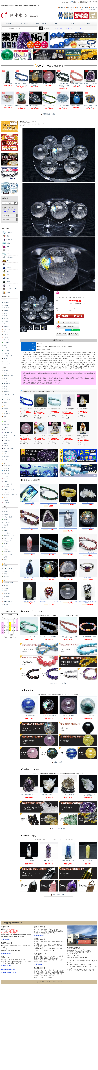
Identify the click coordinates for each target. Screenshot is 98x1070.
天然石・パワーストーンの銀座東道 (29, 121)
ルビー (5, 599)
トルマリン (6, 502)
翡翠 (5, 527)
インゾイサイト (8, 340)
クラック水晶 (7, 391)
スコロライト (7, 443)
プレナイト (6, 543)
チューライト (7, 478)
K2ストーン (7, 399)
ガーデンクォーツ (8, 375)
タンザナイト (7, 473)
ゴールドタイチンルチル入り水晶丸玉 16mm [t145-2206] (40, 410)
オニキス (6, 358)
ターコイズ (6, 470)
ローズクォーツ (8, 601)
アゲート (6, 310)
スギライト (6, 438)
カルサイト (6, 381)
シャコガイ (6, 424)
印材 (8, 278)
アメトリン (6, 326)
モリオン (6, 574)
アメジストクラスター (63, 28)
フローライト (7, 546)
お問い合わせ (92, 9)
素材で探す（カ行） (26, 122)
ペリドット (6, 549)
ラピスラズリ (7, 585)
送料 (77, 7)
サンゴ (5, 411)
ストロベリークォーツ (9, 435)
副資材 (8, 292)
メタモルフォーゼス (9, 571)
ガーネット (6, 378)
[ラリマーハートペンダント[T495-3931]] (40, 428)
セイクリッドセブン (9, 448)
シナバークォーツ (8, 419)
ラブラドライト (8, 588)
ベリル (79, 28)
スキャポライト (8, 440)
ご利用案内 (84, 7)
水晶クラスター (41, 23)
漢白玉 (5, 386)
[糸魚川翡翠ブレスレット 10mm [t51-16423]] (54, 400)
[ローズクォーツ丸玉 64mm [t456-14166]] (26, 428)
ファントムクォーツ (9, 533)
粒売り (8, 243)
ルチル (13, 211)
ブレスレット (25, 23)
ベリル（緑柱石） (8, 551)
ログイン (74, 9)
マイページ (82, 9)
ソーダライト (7, 459)
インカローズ (7, 337)
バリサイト (6, 519)
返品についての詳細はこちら (67, 326)
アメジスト (6, 324)
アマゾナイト (7, 321)
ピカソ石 (6, 525)
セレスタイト (7, 456)
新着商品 (9, 23)
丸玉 (72, 23)
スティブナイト (8, 446)
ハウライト (6, 511)
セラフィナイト (8, 451)
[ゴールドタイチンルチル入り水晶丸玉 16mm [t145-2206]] (40, 400)
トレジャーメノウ (11, 288)
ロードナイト (7, 604)
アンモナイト (7, 332)
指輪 (8, 236)
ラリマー (73, 28)
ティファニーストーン (9, 486)
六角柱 (57, 23)
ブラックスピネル (8, 541)
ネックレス (9, 253)
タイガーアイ (7, 468)
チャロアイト (7, 476)
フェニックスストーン (9, 535)
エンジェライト (8, 350)
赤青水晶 (6, 305)
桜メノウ (6, 313)
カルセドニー (7, 383)
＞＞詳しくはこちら (6, 939)
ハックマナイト (8, 514)
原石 (88, 23)
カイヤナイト (7, 370)
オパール (6, 361)
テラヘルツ (6, 209)
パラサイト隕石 (8, 517)
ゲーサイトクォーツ (9, 373)
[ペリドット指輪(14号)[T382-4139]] (68, 428)
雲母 (5, 345)
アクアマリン (7, 308)
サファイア (6, 408)
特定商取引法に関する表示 (8, 969)
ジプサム (6, 422)
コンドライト (7, 402)
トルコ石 (6, 500)
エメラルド (6, 348)
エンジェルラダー (8, 353)
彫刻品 (8, 274)
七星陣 (23, 125)
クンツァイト (7, 397)
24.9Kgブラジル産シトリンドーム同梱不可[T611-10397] (82, 437)
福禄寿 (5, 530)
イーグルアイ (7, 334)
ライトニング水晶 (8, 583)
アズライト (6, 316)
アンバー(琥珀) (7, 329)
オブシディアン (8, 364)
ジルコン (6, 430)
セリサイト (6, 454)
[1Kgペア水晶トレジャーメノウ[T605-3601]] (54, 428)
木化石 (5, 559)
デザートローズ (8, 484)
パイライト (6, 509)
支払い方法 (70, 7)
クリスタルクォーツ (9, 394)
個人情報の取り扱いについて (8, 972)
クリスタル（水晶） (36, 124)
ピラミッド (9, 267)
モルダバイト (7, 576)
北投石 (5, 557)
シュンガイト (7, 427)
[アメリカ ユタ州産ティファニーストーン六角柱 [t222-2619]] (68, 400)
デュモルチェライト (9, 489)
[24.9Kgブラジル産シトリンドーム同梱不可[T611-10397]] (83, 428)
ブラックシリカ (8, 538)
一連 (8, 246)
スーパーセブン (8, 432)
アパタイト (6, 318)
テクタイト (6, 481)
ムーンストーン (8, 568)
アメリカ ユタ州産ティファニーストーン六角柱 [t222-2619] (68, 410)
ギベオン (6, 389)
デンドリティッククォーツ (10, 494)
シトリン (6, 416)
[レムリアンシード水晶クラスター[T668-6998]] (83, 400)
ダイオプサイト (8, 465)
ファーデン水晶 (8, 554)
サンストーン (7, 414)
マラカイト (6, 566)
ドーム (8, 285)
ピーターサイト (8, 522)
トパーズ (6, 497)
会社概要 (62, 7)
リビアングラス (8, 593)
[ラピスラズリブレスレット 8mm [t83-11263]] (26, 400)
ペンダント (9, 239)
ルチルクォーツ (8, 596)
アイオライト (7, 302)
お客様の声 (93, 7)
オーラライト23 (8, 356)
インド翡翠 (6, 342)
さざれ (8, 250)
